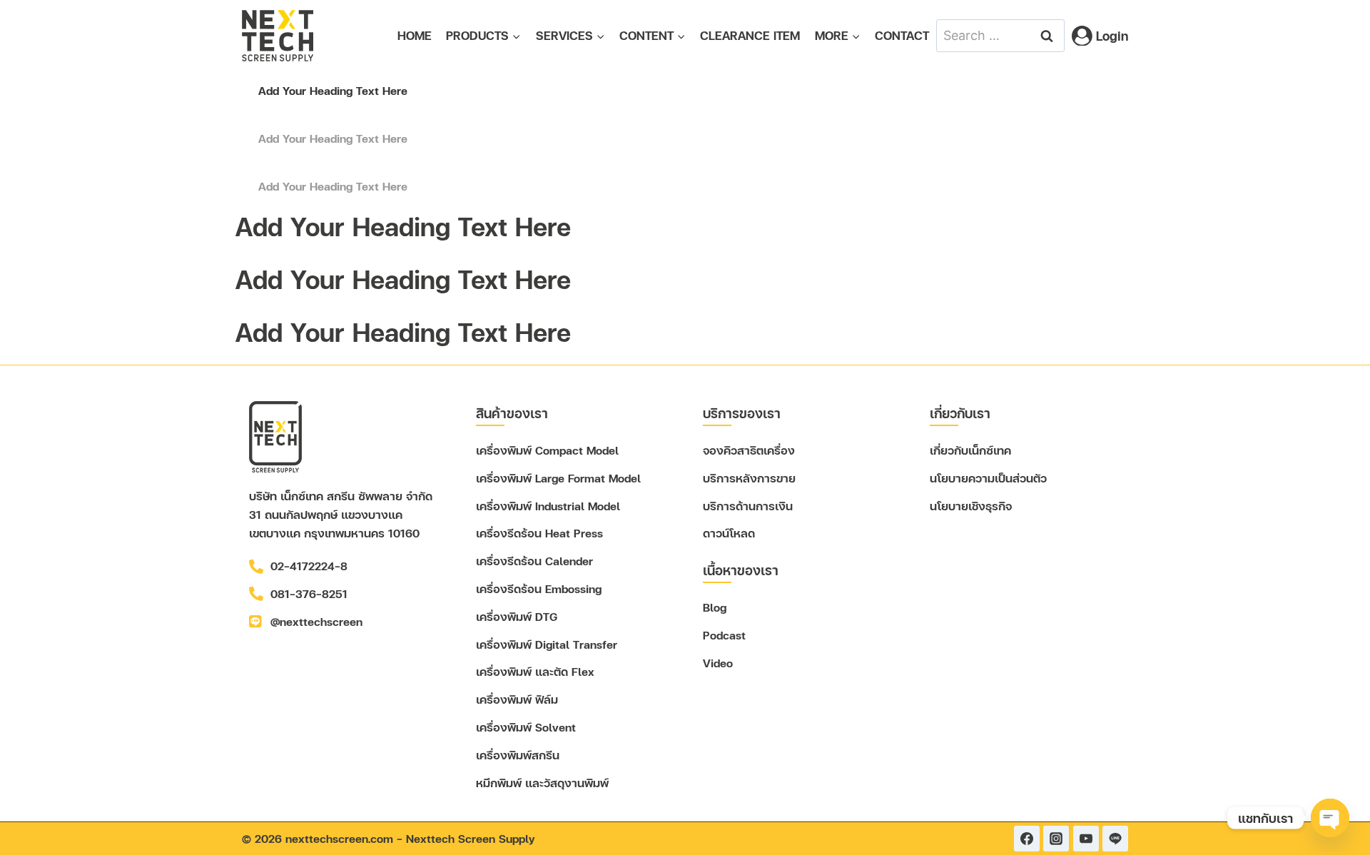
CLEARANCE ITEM (750, 35)
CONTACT (902, 35)
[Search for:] (1000, 35)
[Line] (1115, 838)
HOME (414, 35)
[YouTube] (1086, 838)
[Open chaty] (1330, 818)
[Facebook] (1027, 838)
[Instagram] (1056, 838)
